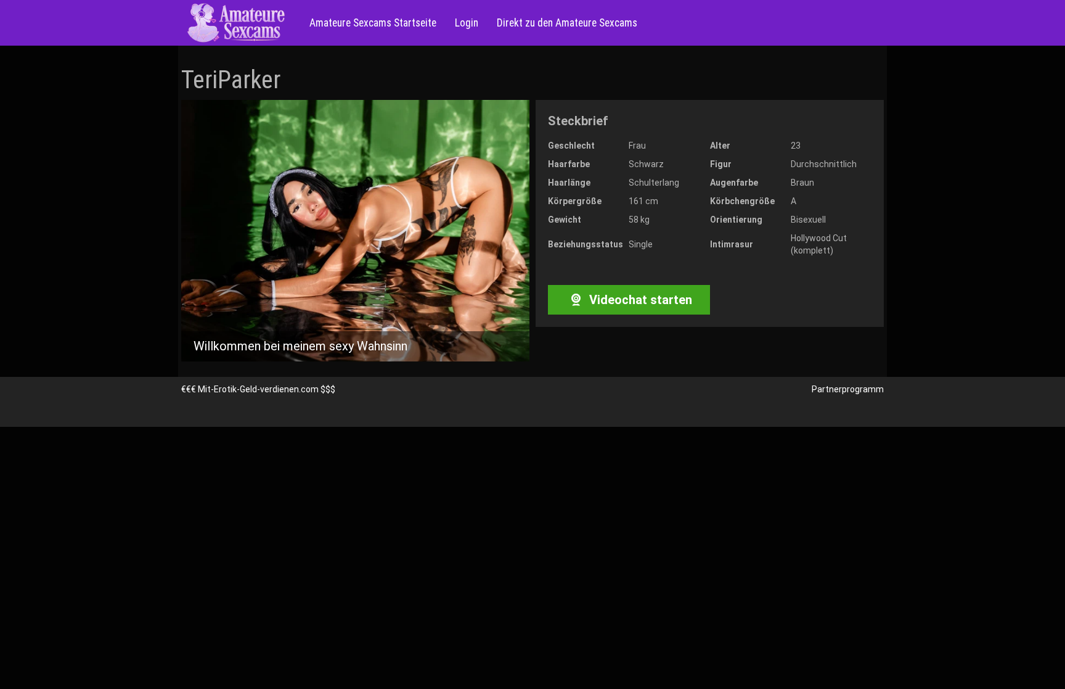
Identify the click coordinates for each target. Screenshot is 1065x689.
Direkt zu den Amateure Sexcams (567, 23)
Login (466, 23)
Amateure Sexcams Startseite (372, 23)
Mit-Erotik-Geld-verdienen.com (258, 389)
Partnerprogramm (848, 389)
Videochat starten (639, 299)
